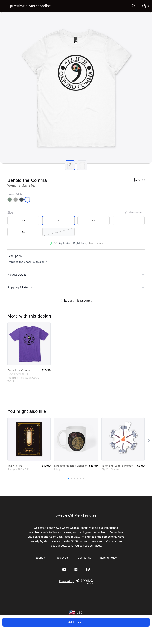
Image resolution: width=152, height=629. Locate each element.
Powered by (66, 581)
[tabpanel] (76, 88)
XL (23, 232)
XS (23, 220)
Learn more (96, 243)
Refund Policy (108, 557)
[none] (133, 212)
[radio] (23, 220)
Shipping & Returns (19, 287)
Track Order (61, 557)
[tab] (70, 165)
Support (40, 557)
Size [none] (10, 212)
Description (14, 256)
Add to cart (76, 622)
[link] (29, 343)
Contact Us (84, 557)
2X (58, 232)
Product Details (16, 274)
